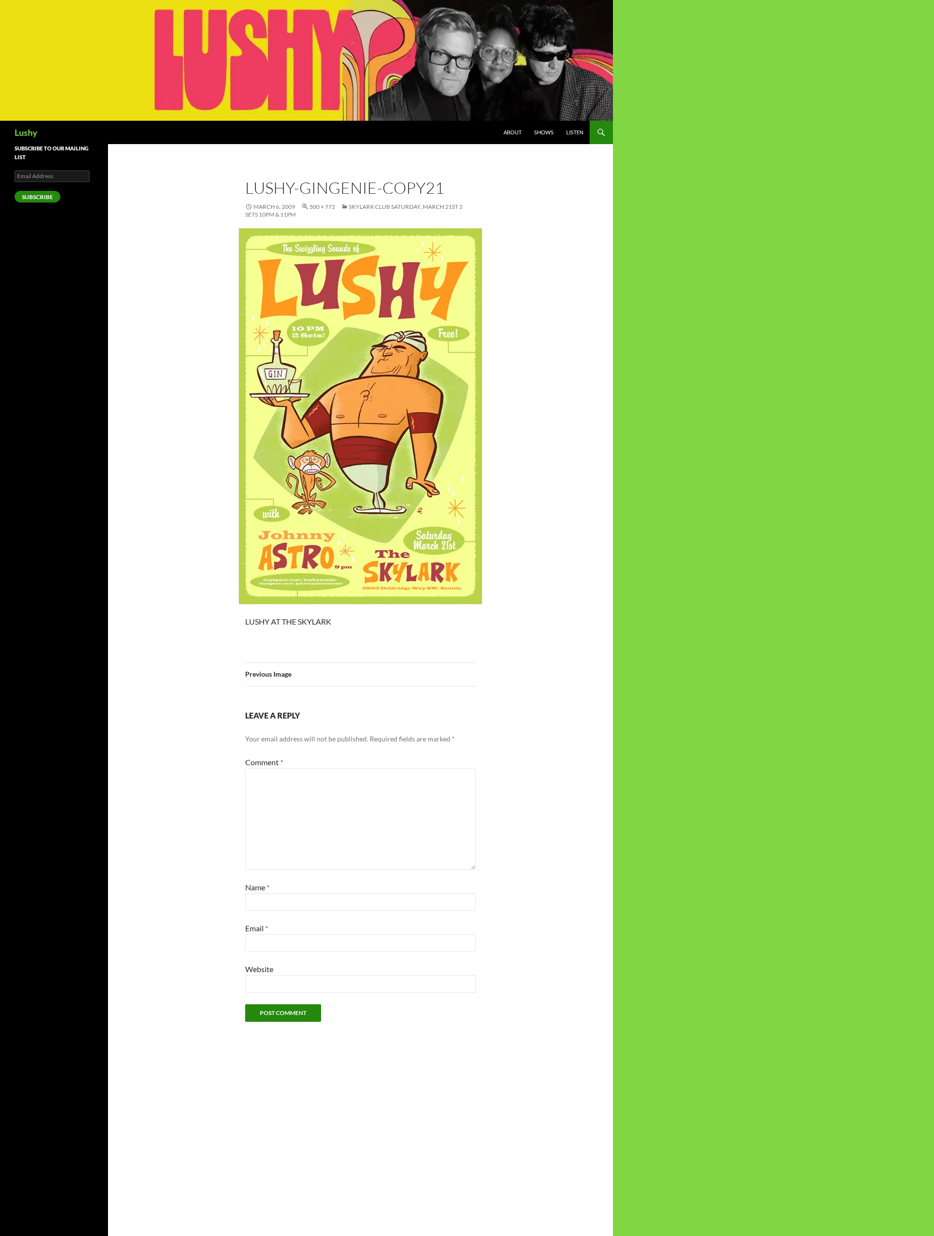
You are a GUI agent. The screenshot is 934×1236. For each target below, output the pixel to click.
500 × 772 (322, 206)
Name (257, 887)
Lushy (26, 132)
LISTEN (574, 132)
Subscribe (37, 197)
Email (256, 928)
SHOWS (544, 132)
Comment (264, 762)
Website (259, 969)
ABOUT (512, 132)
